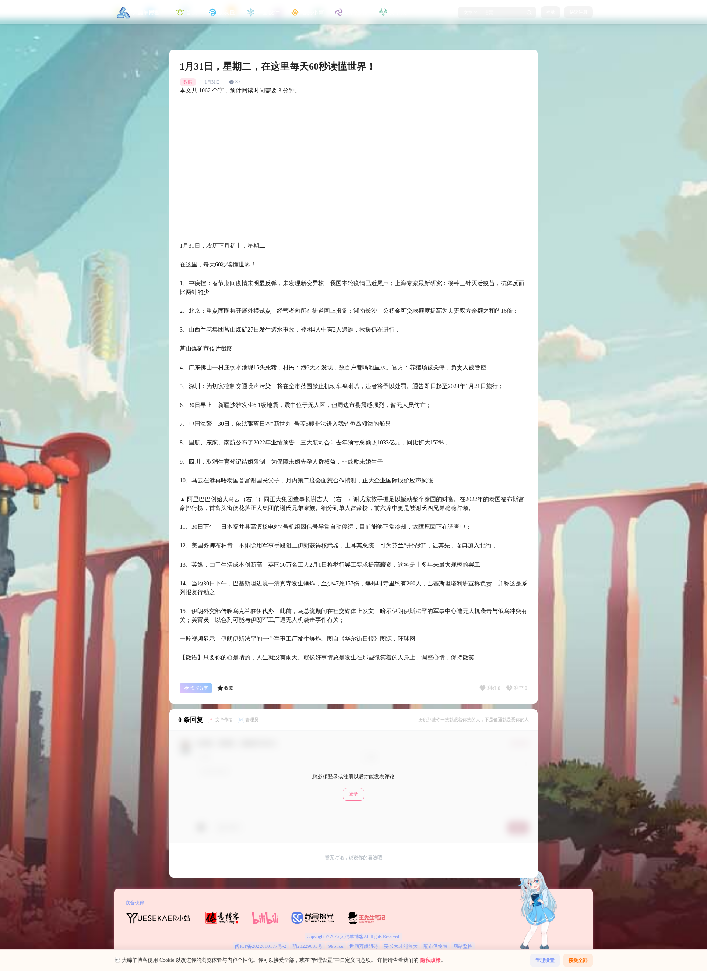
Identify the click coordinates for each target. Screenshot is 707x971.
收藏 (228, 688)
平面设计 (268, 12)
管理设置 (545, 960)
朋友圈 (227, 12)
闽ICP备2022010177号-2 (260, 946)
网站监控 (462, 946)
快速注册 (578, 12)
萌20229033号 (307, 946)
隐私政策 (430, 960)
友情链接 (356, 12)
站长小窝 (312, 12)
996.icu (336, 946)
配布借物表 (435, 946)
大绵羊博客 (351, 936)
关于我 (398, 12)
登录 (550, 12)
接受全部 (578, 960)
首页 (191, 12)
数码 (187, 82)
